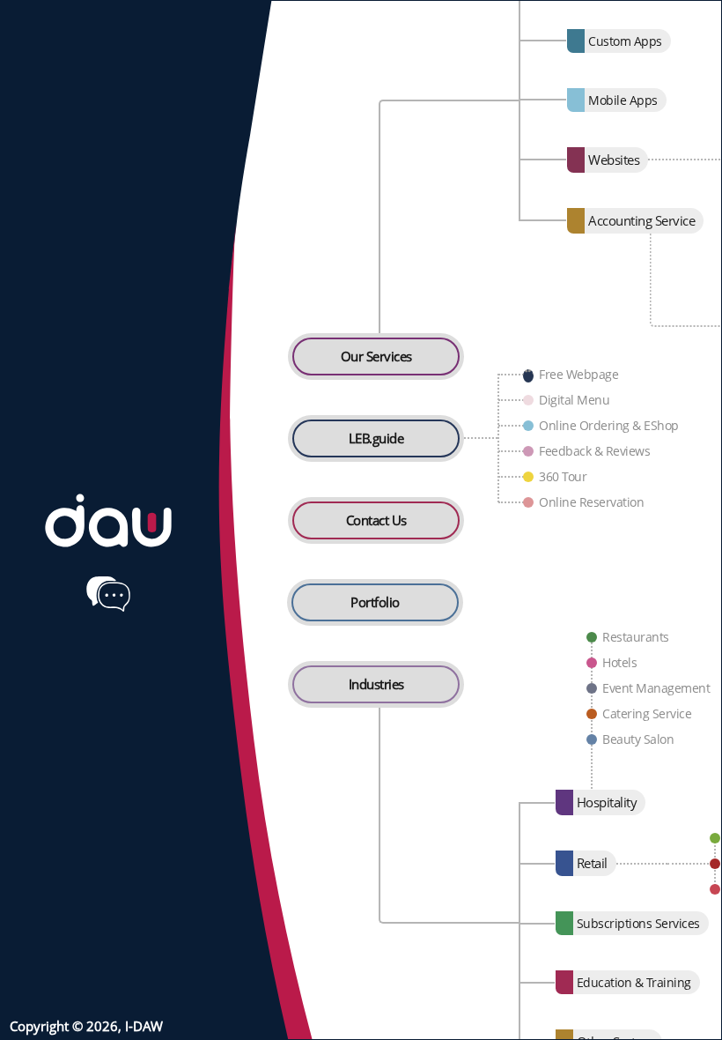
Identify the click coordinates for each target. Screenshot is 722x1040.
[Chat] (108, 594)
